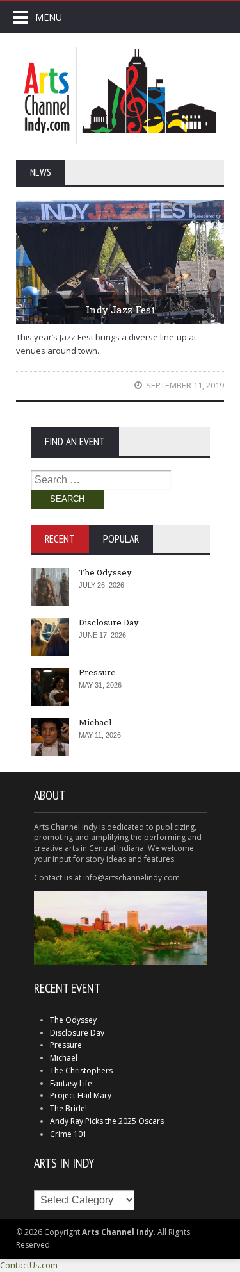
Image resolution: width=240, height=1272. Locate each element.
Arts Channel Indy (120, 95)
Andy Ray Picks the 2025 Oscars (107, 1121)
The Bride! (68, 1108)
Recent (60, 539)
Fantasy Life (71, 1083)
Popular (121, 539)
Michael (95, 722)
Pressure (97, 672)
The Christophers (81, 1070)
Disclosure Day (109, 622)
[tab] (60, 539)
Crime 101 (68, 1133)
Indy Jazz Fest (120, 309)
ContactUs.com (29, 1265)
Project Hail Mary (80, 1095)
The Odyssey (105, 572)
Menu (48, 17)
